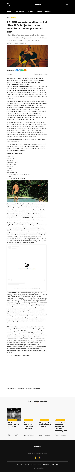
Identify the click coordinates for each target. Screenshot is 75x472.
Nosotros (47, 11)
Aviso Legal (55, 468)
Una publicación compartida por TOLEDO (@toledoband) (26, 288)
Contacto (33, 468)
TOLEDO (17, 388)
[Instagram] (39, 461)
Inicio (8, 17)
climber (22, 388)
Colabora (26, 468)
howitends (29, 388)
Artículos (31, 11)
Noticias (9, 11)
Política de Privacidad (44, 468)
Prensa (11, 74)
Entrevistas (20, 11)
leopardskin (36, 388)
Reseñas (39, 11)
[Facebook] (35, 461)
